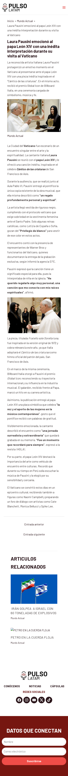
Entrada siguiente (34, 534)
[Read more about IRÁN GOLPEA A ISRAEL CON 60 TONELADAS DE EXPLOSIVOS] (34, 588)
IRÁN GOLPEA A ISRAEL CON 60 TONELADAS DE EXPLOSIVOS (33, 611)
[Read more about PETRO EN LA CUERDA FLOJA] (30, 629)
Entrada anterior (34, 524)
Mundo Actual (15, 135)
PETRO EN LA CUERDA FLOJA (32, 637)
